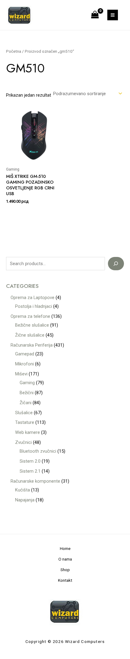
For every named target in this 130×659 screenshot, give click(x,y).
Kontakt (65, 580)
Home (65, 548)
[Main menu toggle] (112, 15)
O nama (65, 559)
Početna (13, 51)
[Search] (116, 263)
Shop (65, 569)
